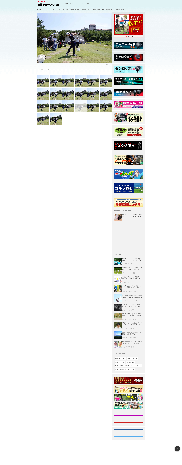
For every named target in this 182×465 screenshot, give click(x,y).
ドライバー (128, 366)
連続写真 (123, 369)
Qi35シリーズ (119, 362)
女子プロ (131, 369)
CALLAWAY (119, 366)
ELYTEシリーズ (120, 358)
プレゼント (137, 366)
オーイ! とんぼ (132, 358)
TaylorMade (130, 362)
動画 (116, 369)
